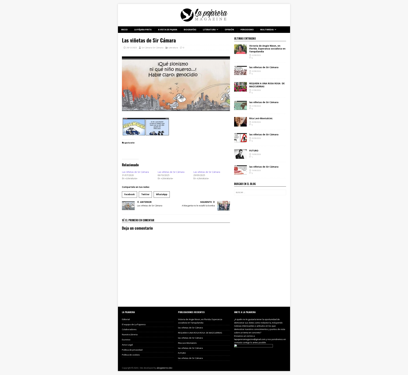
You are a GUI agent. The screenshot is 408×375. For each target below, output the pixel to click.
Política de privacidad (132, 349)
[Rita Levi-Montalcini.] (240, 124)
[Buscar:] (260, 192)
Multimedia (267, 29)
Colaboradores (129, 329)
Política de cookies (131, 354)
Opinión (229, 29)
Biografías (190, 29)
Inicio (124, 29)
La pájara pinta (143, 29)
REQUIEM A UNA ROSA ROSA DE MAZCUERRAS (267, 85)
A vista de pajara (167, 29)
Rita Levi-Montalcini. (261, 118)
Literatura (209, 29)
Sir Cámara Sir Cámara (152, 47)
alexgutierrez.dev (164, 368)
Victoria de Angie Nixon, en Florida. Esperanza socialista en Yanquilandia (267, 48)
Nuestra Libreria (130, 334)
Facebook (129, 194)
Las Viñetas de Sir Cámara (135, 171)
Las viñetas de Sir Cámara (171, 171)
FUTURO (253, 150)
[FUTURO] (240, 156)
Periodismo (247, 29)
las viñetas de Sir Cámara (263, 67)
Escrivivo (126, 339)
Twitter (145, 194)
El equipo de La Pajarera (134, 324)
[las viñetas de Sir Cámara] (240, 73)
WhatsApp (161, 194)
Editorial (126, 319)
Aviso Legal (127, 344)
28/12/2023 (131, 47)
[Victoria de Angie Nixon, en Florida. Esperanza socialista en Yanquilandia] (240, 51)
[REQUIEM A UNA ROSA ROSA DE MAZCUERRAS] (240, 89)
